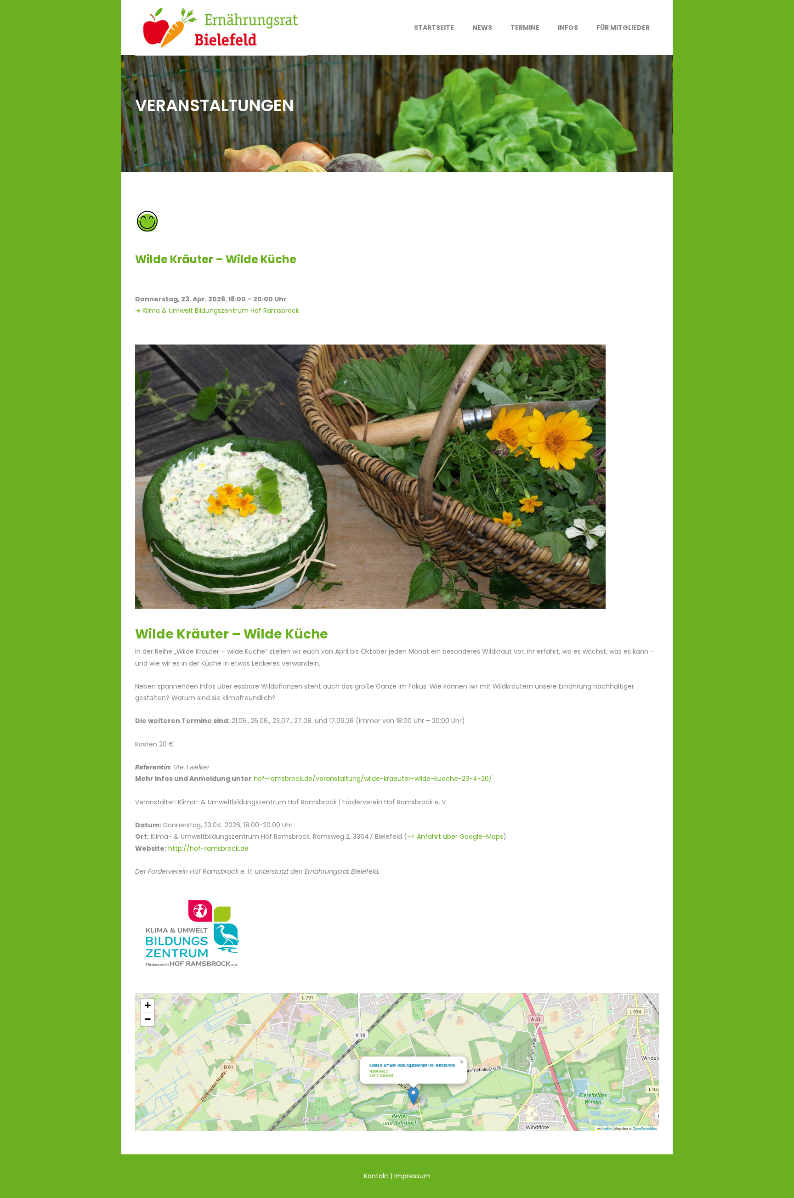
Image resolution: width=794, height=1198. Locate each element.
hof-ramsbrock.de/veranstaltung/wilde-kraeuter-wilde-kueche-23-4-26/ (373, 778)
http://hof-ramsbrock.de (208, 848)
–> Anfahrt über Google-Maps (455, 836)
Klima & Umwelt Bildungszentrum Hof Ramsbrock (412, 1065)
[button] (413, 1095)
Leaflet (606, 1128)
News (482, 27)
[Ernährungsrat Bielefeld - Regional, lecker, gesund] (221, 27)
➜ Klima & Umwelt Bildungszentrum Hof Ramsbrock (217, 310)
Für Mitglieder (623, 27)
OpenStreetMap (645, 1128)
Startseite (434, 27)
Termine (524, 27)
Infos (568, 27)
